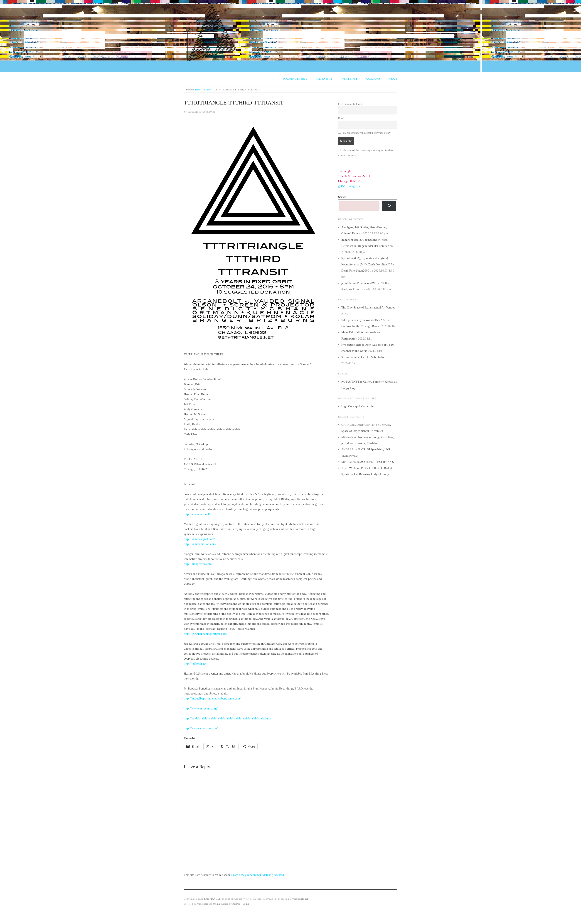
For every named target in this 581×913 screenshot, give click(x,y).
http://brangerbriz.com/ (198, 564)
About (393, 78)
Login (246, 903)
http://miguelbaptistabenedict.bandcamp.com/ (212, 698)
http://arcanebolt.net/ (197, 514)
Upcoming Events (295, 78)
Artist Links (349, 78)
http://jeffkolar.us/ (195, 663)
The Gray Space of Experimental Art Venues (368, 307)
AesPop (236, 903)
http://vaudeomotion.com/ (200, 544)
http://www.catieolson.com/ (201, 728)
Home (198, 89)
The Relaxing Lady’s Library (371, 474)
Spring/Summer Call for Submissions (364, 357)
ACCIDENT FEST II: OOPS (377, 462)
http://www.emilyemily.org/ (201, 708)
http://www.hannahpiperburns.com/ (205, 633)
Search (342, 197)
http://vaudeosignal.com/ (199, 539)
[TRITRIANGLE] (212, 32)
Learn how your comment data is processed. (258, 875)
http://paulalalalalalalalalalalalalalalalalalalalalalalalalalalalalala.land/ (227, 718)
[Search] (389, 206)
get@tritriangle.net (350, 186)
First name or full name (350, 104)
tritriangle (193, 111)
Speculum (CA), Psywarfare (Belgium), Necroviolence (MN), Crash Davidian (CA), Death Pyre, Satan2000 (367, 264)
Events (207, 89)
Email (341, 118)
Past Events (324, 78)
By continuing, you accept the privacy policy (366, 132)
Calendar (373, 78)
